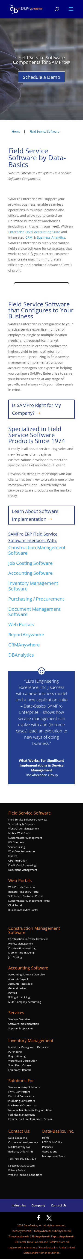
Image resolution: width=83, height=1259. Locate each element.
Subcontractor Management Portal (29, 900)
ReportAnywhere (26, 634)
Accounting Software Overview (26, 974)
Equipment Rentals (19, 1070)
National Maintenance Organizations (30, 1110)
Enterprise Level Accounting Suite (34, 232)
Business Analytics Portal (23, 910)
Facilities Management (21, 1114)
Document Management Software (34, 612)
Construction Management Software (36, 550)
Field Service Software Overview (27, 819)
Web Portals (21, 624)
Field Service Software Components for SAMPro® (41, 59)
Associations (49, 1151)
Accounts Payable (18, 979)
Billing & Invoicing (19, 997)
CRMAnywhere (24, 645)
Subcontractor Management (25, 837)
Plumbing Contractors (21, 1100)
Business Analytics (51, 237)
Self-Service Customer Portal (25, 896)
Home (45, 1137)
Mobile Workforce (19, 833)
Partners (47, 1147)
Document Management (23, 869)
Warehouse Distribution (22, 1060)
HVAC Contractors (19, 1091)
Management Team (53, 1156)
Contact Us (58, 1205)
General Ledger (17, 988)
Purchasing (15, 1051)
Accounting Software (30, 573)
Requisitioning (17, 1056)
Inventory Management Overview (28, 1047)
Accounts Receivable (20, 983)
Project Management (20, 943)
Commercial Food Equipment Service (30, 1119)
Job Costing (15, 957)
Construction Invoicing (22, 948)
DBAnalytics (21, 655)
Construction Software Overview (28, 939)
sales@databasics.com (21, 1165)
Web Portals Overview (21, 887)
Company (38, 1205)
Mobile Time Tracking (21, 952)
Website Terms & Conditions (25, 1174)
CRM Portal (15, 905)
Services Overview (19, 1019)
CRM (29, 237)
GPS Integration (17, 860)
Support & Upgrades (20, 1028)
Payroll (12, 992)
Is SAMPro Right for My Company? (36, 409)
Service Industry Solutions (24, 1087)
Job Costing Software (30, 563)
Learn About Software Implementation (35, 515)
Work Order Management (23, 828)
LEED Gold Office (52, 1142)
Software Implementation (23, 1023)
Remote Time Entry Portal (23, 891)
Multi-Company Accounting (24, 1002)
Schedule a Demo (41, 77)
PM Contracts (16, 842)
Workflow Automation (21, 851)
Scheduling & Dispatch (21, 824)
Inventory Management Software (33, 586)
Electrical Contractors (21, 1096)
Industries (19, 1205)
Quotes (12, 856)
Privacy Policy (16, 1170)
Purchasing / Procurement (36, 599)
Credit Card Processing (22, 865)
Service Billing (16, 847)
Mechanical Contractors (22, 1105)
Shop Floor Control (20, 1065)
